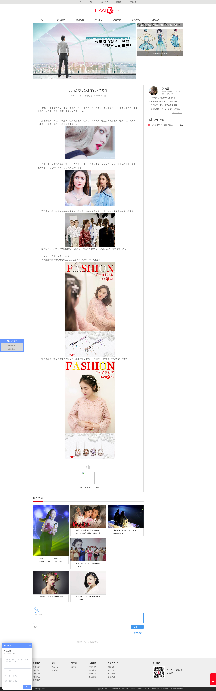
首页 (42, 20)
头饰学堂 (92, 670)
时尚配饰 (111, 674)
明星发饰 (111, 667)
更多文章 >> (177, 113)
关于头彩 (36, 667)
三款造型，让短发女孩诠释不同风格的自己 (166, 105)
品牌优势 (36, 670)
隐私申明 (36, 689)
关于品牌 (155, 20)
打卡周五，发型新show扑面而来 (162, 98)
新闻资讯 (61, 20)
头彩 (91, 2)
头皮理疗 (92, 677)
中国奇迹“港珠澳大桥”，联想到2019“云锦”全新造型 (169, 101)
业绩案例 (80, 20)
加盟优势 (117, 20)
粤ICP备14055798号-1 (144, 689)
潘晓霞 (78, 96)
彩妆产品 (111, 677)
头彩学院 (136, 20)
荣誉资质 (36, 674)
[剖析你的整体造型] (160, 42)
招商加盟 (132, 2)
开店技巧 (92, 667)
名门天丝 (104, 2)
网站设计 (173, 689)
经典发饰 (111, 670)
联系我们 (36, 680)
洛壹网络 (180, 689)
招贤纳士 (36, 677)
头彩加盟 (74, 667)
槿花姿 (118, 2)
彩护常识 (92, 674)
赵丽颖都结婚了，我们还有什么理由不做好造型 (168, 109)
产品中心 (99, 20)
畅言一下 (137, 627)
